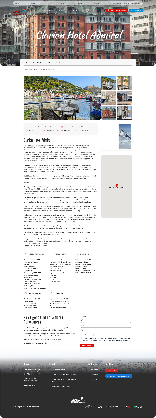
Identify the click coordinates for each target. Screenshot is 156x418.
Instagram (94, 370)
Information (37, 62)
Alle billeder (127, 118)
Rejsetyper (48, 10)
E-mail (82, 326)
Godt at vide (59, 62)
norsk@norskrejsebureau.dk (120, 376)
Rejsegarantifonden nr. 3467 (61, 386)
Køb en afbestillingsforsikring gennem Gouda (64, 380)
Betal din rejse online (58, 370)
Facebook (94, 375)
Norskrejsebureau (30, 69)
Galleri (26, 62)
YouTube (94, 379)
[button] (35, 116)
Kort (48, 62)
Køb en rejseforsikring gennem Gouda (64, 375)
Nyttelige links (52, 364)
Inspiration (62, 10)
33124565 (113, 370)
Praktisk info (76, 10)
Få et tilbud (135, 10)
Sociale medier (92, 364)
